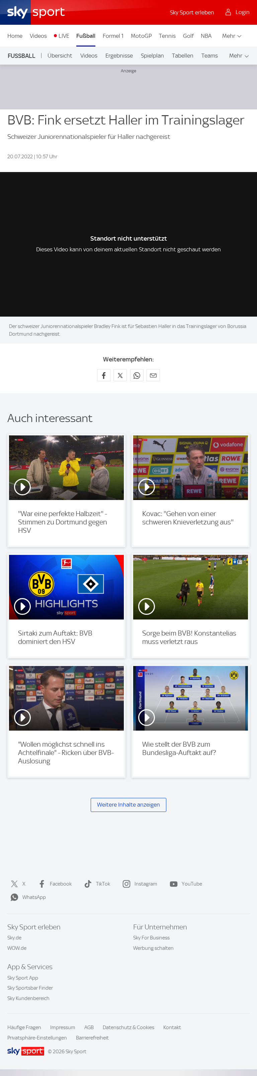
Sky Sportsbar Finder (30, 988)
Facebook (61, 884)
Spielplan (152, 55)
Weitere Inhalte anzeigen (128, 805)
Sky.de (14, 938)
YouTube (192, 884)
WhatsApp (34, 897)
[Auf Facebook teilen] (103, 375)
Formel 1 (113, 35)
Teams (209, 55)
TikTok (103, 884)
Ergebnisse (119, 55)
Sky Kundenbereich (28, 998)
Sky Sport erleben (192, 12)
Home (14, 35)
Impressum (62, 1027)
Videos (38, 35)
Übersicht (60, 55)
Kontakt (172, 1027)
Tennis (167, 35)
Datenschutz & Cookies (128, 1027)
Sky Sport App (22, 978)
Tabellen (182, 55)
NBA (206, 35)
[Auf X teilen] (120, 375)
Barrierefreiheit (92, 1038)
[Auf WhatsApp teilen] (137, 375)
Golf (188, 35)
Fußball (85, 35)
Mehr (228, 35)
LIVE (64, 35)
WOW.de (16, 948)
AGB (89, 1027)
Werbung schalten (153, 948)
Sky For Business (151, 938)
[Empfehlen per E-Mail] (153, 375)
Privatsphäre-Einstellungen (37, 1038)
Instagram (146, 884)
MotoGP (141, 35)
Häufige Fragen (24, 1027)
